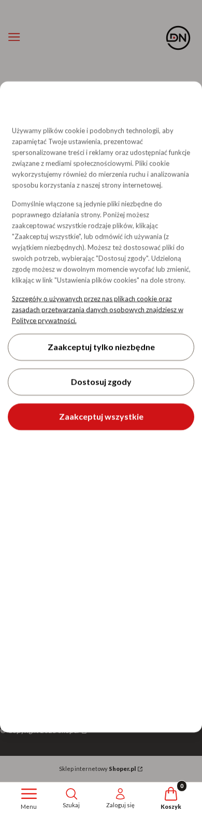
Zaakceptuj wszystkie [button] (101, 417)
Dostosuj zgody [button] (101, 382)
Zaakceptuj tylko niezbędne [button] (101, 347)
